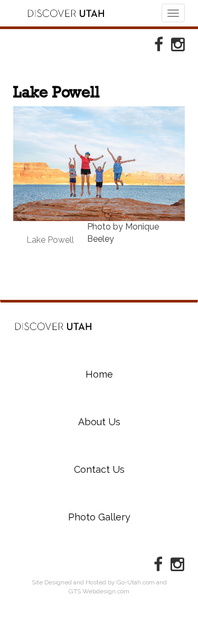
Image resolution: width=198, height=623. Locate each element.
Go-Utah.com (136, 582)
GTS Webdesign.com (99, 591)
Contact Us (99, 469)
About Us (99, 421)
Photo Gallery (99, 517)
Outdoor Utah (66, 13)
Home (53, 327)
